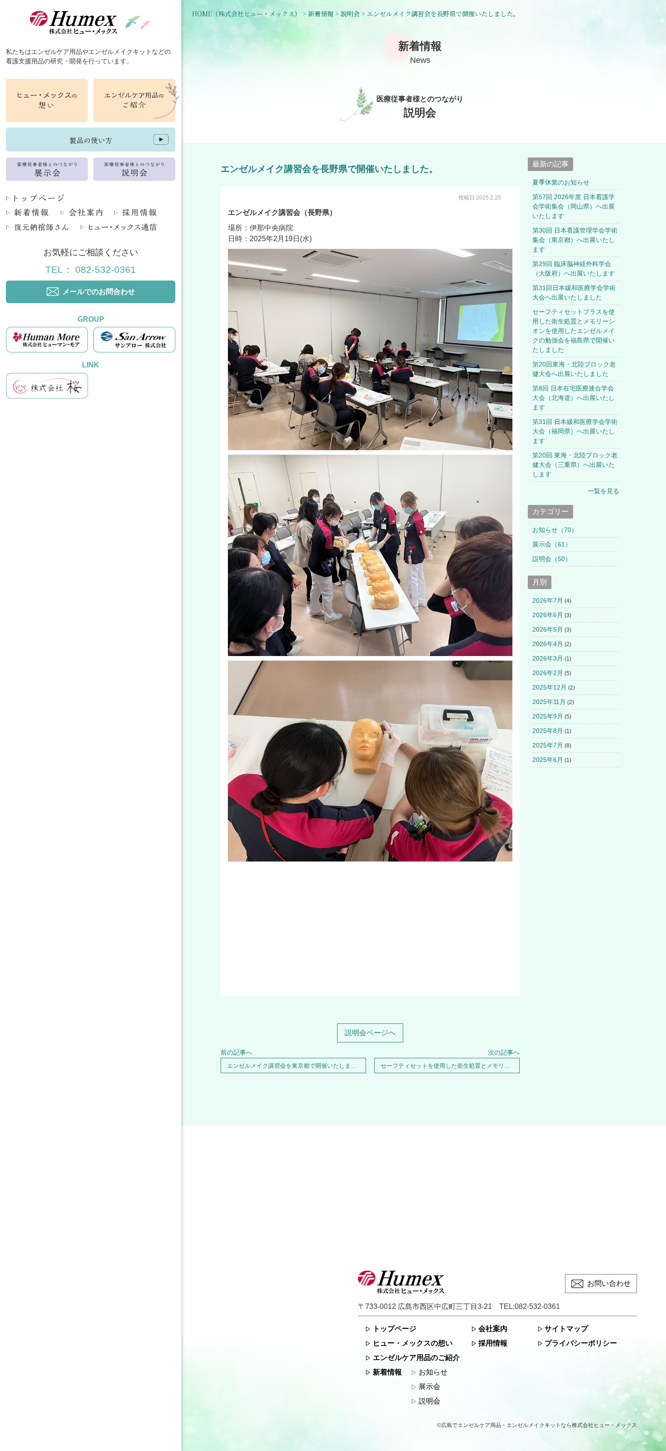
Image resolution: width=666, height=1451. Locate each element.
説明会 (429, 1401)
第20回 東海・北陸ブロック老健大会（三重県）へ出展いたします (575, 465)
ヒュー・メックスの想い (413, 1343)
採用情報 (492, 1343)
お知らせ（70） (555, 529)
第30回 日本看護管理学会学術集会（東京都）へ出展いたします (575, 240)
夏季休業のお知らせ (560, 182)
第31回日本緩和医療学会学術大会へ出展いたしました (574, 292)
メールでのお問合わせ (99, 291)
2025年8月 (547, 730)
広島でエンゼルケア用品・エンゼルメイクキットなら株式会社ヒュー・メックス (539, 1425)
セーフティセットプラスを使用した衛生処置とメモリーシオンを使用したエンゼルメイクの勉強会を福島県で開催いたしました (573, 330)
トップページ (394, 1328)
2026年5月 (547, 629)
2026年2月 (547, 672)
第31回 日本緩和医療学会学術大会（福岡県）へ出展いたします (575, 431)
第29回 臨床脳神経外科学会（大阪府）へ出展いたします (573, 268)
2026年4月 (547, 643)
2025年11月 (549, 701)
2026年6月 (547, 614)
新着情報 (387, 1372)
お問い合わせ (609, 1283)
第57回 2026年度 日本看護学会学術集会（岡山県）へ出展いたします (573, 206)
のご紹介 (416, 1357)
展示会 (429, 1386)
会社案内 (492, 1328)
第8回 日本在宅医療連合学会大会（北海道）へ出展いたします (573, 398)
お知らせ (433, 1372)
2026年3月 (547, 658)
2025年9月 (547, 716)
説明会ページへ (370, 1033)
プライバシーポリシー (581, 1343)
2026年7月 (547, 600)
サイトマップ (566, 1328)
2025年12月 (549, 687)
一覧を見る (603, 491)
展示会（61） (551, 544)
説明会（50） (551, 558)
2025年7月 (547, 745)
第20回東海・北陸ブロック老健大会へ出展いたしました (574, 369)
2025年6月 (547, 759)
